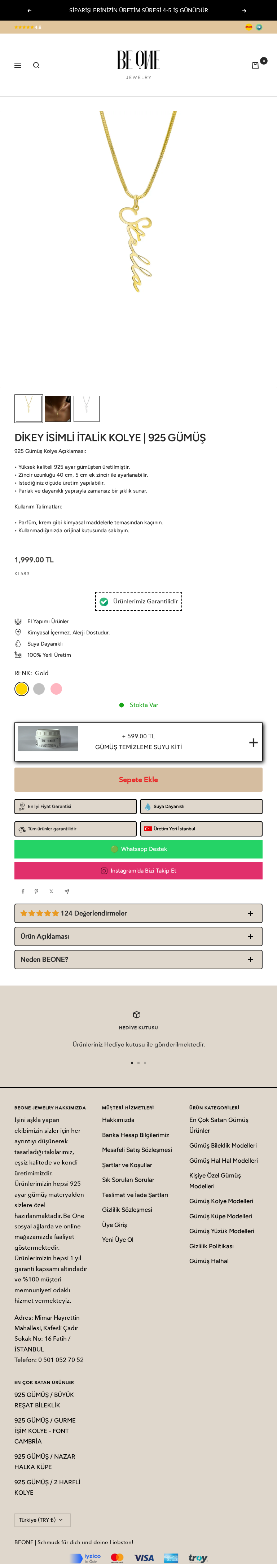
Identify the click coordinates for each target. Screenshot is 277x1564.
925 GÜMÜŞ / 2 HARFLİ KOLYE (47, 1487)
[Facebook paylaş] (25, 891)
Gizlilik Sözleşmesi (127, 1209)
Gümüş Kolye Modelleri (221, 1201)
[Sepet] (257, 65)
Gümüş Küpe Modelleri (220, 1216)
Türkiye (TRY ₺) (37, 1520)
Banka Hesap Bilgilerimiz (135, 1135)
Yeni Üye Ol (117, 1239)
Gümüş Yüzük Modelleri (221, 1231)
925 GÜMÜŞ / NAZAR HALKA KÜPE (44, 1462)
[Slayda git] (132, 1063)
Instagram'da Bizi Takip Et (143, 870)
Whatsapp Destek (144, 849)
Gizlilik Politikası (211, 1246)
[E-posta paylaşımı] (69, 891)
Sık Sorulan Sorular (128, 1179)
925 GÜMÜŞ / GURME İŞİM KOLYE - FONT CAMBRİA (45, 1431)
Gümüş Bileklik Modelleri (223, 1145)
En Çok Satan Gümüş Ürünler (219, 1125)
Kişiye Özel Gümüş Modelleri (215, 1180)
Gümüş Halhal (209, 1260)
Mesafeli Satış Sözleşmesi (137, 1149)
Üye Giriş (114, 1224)
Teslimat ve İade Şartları (135, 1194)
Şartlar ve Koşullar (127, 1164)
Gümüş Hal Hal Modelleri (223, 1160)
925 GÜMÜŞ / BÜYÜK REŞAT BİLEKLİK (44, 1400)
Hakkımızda (118, 1119)
